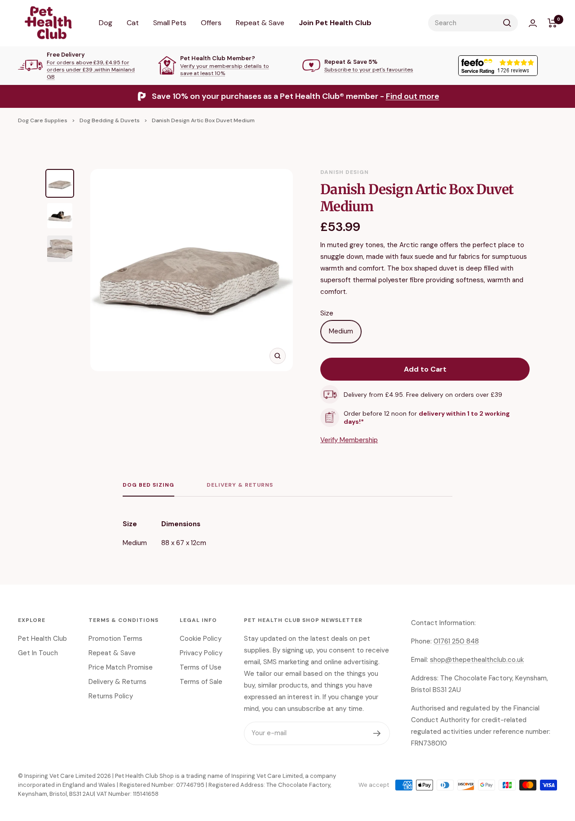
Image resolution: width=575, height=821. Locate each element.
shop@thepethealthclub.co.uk (477, 659)
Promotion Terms (115, 638)
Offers (211, 22)
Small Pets (169, 22)
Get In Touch (38, 652)
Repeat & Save (260, 22)
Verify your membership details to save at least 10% (224, 69)
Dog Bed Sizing (148, 485)
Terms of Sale (201, 681)
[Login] (533, 23)
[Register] (377, 733)
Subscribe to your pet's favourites (368, 69)
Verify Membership (349, 439)
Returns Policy (110, 696)
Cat (133, 22)
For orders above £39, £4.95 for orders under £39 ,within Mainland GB (91, 69)
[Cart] (552, 22)
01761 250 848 (456, 641)
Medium (341, 331)
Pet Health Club (42, 638)
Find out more (412, 96)
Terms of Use (200, 667)
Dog (105, 22)
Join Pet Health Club (335, 22)
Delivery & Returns (240, 485)
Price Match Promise (120, 667)
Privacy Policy (201, 652)
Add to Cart (425, 369)
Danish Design (344, 172)
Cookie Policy (200, 638)
